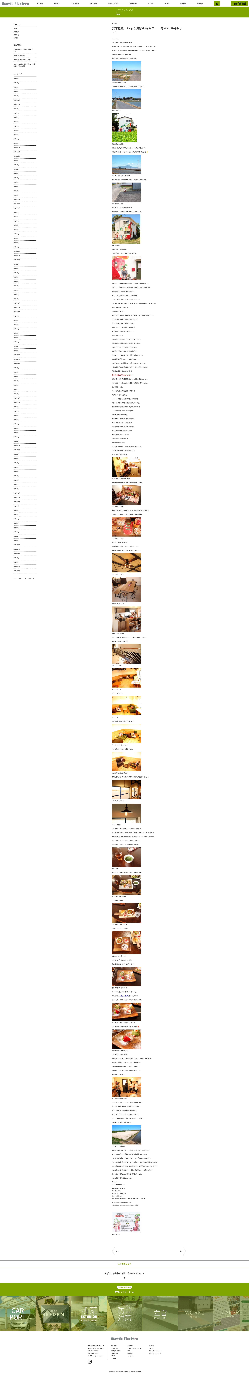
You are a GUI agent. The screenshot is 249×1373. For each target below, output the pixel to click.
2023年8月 (17, 216)
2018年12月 (17, 445)
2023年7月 (17, 221)
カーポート (131, 1356)
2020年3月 (17, 389)
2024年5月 (17, 178)
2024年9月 (17, 160)
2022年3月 (17, 290)
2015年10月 (17, 571)
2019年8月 (17, 411)
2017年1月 (17, 540)
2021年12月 (17, 303)
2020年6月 (17, 376)
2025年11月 (17, 104)
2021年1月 (17, 350)
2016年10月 (17, 553)
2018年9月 (17, 454)
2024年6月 (17, 173)
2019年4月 (17, 428)
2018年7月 (17, 463)
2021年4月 (17, 337)
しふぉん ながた (124, 996)
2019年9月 (17, 406)
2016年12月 (17, 545)
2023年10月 (17, 208)
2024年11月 (17, 152)
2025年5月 (17, 126)
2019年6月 (17, 419)
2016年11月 (17, 549)
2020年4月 (17, 385)
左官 (129, 1351)
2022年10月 (17, 260)
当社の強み (93, 3)
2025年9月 (17, 109)
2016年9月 (17, 558)
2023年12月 (17, 199)
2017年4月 (17, 527)
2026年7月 (17, 83)
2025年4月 (17, 130)
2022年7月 (17, 273)
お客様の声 (133, 3)
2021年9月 (17, 316)
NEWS (167, 3)
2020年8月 (17, 372)
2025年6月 (17, 121)
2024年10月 (17, 156)
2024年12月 (17, 147)
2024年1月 (17, 195)
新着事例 (16, 35)
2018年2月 (17, 484)
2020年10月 (17, 363)
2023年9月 (17, 212)
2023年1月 (17, 247)
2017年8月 (17, 510)
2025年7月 (17, 117)
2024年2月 (17, 191)
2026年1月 (17, 96)
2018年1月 (17, 489)
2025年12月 (17, 100)
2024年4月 (17, 182)
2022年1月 (17, 299)
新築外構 (130, 1346)
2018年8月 (17, 458)
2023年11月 (17, 204)
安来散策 (16, 32)
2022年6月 (17, 277)
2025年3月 (17, 134)
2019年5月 (17, 424)
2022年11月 (17, 255)
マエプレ (151, 3)
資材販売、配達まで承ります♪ (22, 60)
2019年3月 (17, 432)
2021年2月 (17, 346)
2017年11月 (17, 497)
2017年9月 (17, 506)
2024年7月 (17, 169)
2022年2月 (17, 294)
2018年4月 (17, 476)
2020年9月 (17, 368)
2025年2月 (17, 139)
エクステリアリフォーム (134, 1348)
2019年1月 (17, 441)
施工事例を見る (124, 1264)
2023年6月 (17, 225)
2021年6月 (17, 329)
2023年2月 (17, 242)
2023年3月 (17, 238)
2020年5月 (17, 381)
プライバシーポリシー (155, 1351)
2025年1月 (17, 143)
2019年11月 (17, 402)
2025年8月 (17, 113)
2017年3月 (17, 532)
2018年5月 (17, 471)
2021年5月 (17, 333)
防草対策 (130, 1353)
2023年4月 (17, 234)
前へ (117, 1251)
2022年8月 (17, 268)
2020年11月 (17, 359)
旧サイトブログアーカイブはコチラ (24, 578)
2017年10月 (17, 501)
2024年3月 (17, 186)
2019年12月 (17, 398)
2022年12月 (17, 251)
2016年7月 (17, 562)
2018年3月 (17, 480)
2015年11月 (17, 566)
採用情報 (200, 3)
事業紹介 (57, 3)
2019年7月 (17, 415)
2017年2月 (17, 536)
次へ (181, 1251)
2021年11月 (17, 307)
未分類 (16, 38)
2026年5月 (17, 87)
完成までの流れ (113, 3)
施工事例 (40, 3)
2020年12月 (17, 355)
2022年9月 (17, 264)
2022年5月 (17, 281)
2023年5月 (17, 229)
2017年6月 (17, 519)
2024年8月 (17, 165)
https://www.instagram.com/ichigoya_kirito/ (125, 1205)
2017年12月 (17, 493)
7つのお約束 (75, 3)
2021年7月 (17, 324)
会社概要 (183, 3)
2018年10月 (17, 450)
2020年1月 (17, 394)
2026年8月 (17, 78)
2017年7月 (17, 514)
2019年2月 (17, 437)
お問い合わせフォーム (124, 1292)
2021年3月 (17, 342)
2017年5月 (17, 523)
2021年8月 (17, 320)
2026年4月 (17, 91)
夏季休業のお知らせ (19, 55)
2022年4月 (17, 286)
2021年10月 (17, 311)
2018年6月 (17, 467)
